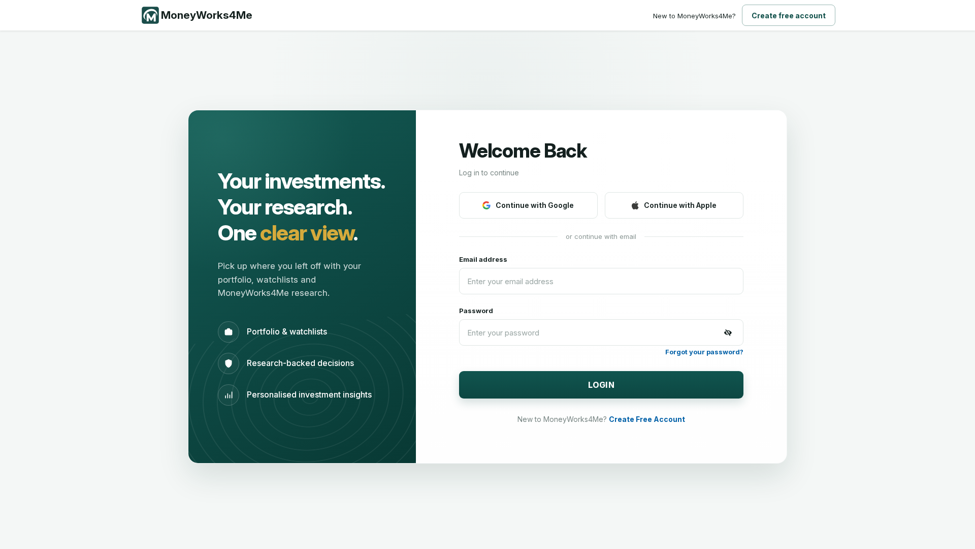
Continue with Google (535, 205)
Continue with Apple (680, 205)
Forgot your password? (704, 352)
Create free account (789, 15)
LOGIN (601, 385)
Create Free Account (647, 419)
